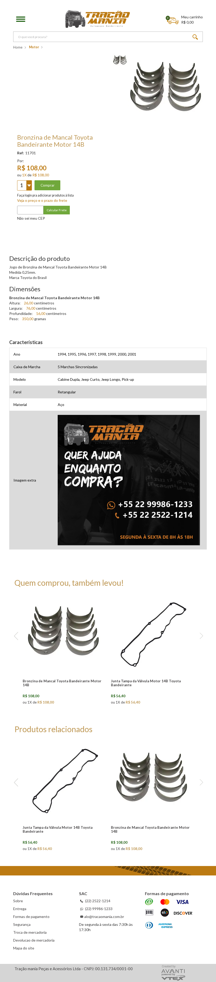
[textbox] (108, 36)
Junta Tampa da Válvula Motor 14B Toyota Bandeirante (146, 683)
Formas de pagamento (31, 916)
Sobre (18, 901)
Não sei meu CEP (31, 218)
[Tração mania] (98, 19)
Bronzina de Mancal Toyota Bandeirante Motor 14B (62, 683)
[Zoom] (120, 60)
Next (200, 636)
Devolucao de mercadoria (34, 940)
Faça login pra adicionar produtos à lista (45, 195)
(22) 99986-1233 (98, 908)
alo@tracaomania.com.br (104, 916)
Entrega (19, 908)
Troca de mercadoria (30, 932)
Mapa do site (23, 948)
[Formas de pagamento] (169, 914)
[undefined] (166, 90)
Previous (16, 636)
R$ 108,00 (40, 175)
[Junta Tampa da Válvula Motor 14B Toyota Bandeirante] (152, 634)
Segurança (22, 924)
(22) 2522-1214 (97, 901)
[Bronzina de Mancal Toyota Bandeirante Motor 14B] (64, 634)
